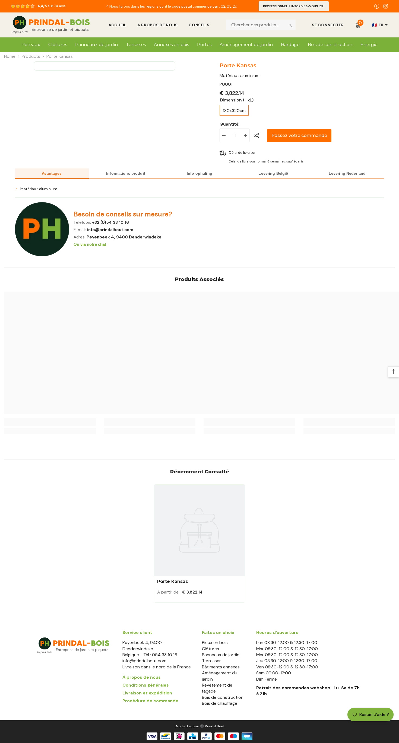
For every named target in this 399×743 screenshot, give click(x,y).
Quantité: (229, 124)
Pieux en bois (215, 642)
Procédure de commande (150, 701)
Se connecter (328, 25)
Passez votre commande (299, 135)
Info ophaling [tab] (199, 173)
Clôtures (210, 649)
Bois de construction (222, 697)
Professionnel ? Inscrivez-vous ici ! (294, 6)
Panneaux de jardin (220, 655)
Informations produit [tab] (125, 173)
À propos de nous (157, 25)
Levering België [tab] (273, 173)
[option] (171, 6)
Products (31, 56)
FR (378, 25)
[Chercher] (290, 25)
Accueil (117, 25)
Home (9, 56)
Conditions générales (145, 685)
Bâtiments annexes (221, 667)
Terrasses (211, 661)
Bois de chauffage (219, 703)
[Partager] (258, 135)
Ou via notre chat (90, 244)
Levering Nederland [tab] (347, 173)
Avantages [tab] (52, 173)
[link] (50, 422)
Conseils (199, 25)
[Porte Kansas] (199, 530)
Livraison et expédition (147, 693)
